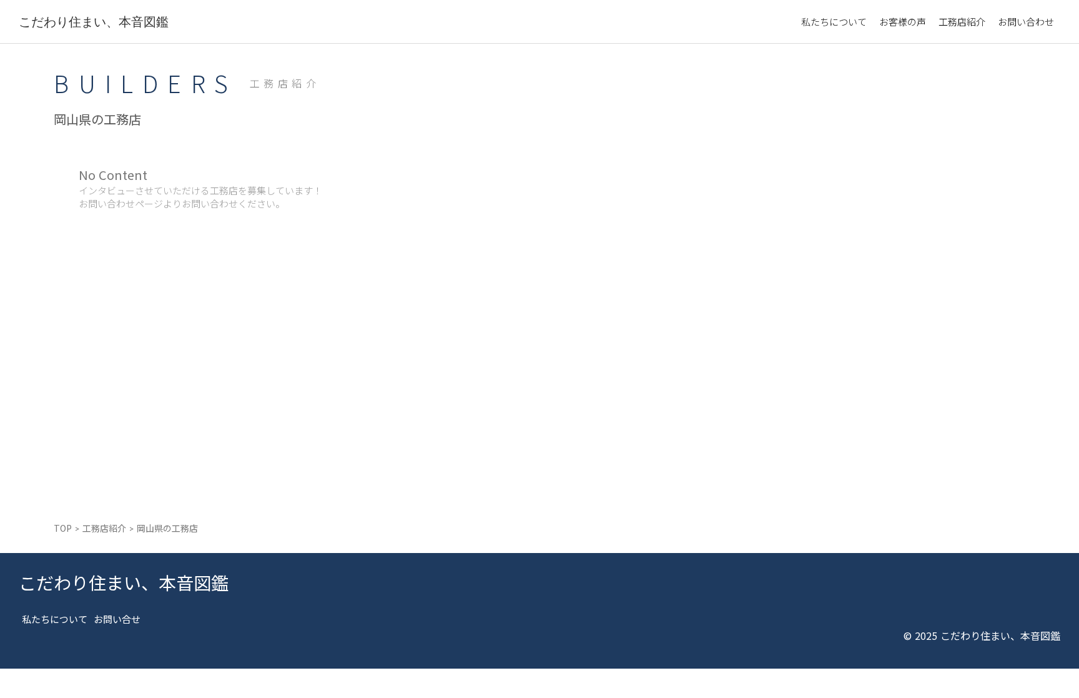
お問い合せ (117, 619)
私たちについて (834, 21)
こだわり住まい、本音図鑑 (94, 21)
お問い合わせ (1026, 21)
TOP (63, 528)
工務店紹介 (962, 21)
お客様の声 (902, 21)
